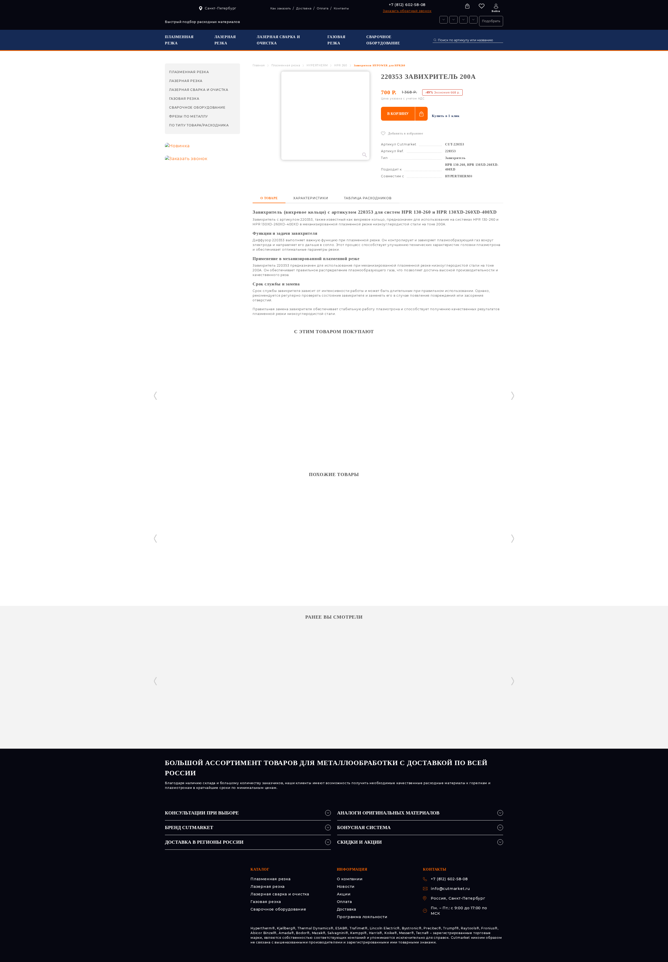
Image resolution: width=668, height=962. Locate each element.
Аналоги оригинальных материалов (388, 813)
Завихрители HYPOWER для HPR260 (379, 65)
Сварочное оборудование (278, 909)
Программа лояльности (362, 916)
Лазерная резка (267, 886)
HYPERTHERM (317, 65)
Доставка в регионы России (204, 842)
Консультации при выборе (202, 813)
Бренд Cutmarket (189, 827)
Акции (344, 894)
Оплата (344, 901)
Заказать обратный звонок (407, 11)
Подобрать (491, 21)
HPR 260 (340, 65)
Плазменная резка (285, 65)
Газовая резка (265, 901)
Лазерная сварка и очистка (279, 894)
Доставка (346, 909)
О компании (350, 879)
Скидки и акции (359, 842)
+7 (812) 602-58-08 (407, 4)
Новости (346, 886)
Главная (259, 65)
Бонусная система (364, 827)
